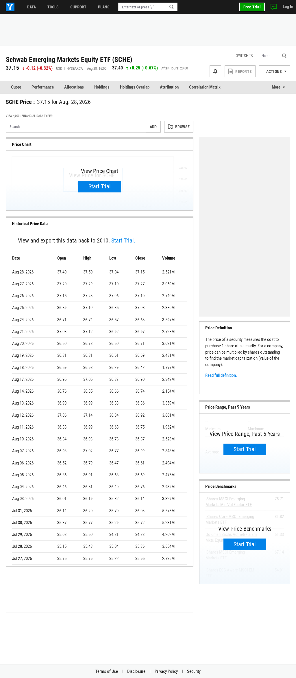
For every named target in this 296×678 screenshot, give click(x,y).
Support (78, 7)
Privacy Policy (166, 671)
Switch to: (245, 55)
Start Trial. (123, 240)
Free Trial (252, 7)
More (276, 87)
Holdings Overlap (134, 87)
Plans (104, 7)
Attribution (169, 87)
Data (31, 7)
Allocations (74, 87)
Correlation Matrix (205, 87)
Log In (288, 6)
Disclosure (136, 671)
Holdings (102, 87)
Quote (16, 87)
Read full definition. (221, 375)
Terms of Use (106, 671)
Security (194, 671)
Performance (43, 87)
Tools (53, 7)
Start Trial (99, 186)
